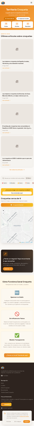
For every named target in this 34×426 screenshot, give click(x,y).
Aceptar (27, 421)
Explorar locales (24, 18)
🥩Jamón (4, 183)
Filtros (29, 178)
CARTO (27, 242)
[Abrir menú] (31, 2)
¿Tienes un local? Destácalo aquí (17, 355)
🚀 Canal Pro (6, 404)
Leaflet (22, 242)
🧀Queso (20, 183)
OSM (31, 242)
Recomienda (4, 390)
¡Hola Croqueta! (5, 388)
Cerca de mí (10, 18)
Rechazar (9, 421)
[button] (3, 210)
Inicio (2, 383)
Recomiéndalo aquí (17, 193)
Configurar (18, 421)
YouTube (5, 375)
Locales (3, 385)
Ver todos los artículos (16, 169)
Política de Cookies (24, 416)
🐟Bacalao (12, 183)
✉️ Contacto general (6, 408)
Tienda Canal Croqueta (7, 392)
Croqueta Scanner (17, 205)
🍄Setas (27, 183)
